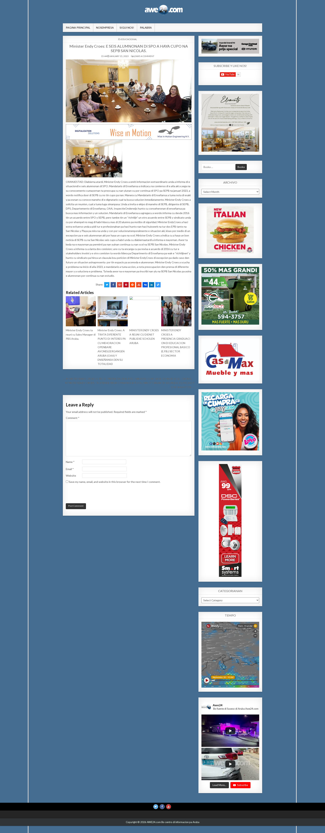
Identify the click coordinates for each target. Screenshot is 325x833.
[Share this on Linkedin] (151, 284)
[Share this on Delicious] (158, 284)
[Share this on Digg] (145, 284)
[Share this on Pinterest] (126, 284)
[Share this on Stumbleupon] (138, 284)
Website (71, 475)
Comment (72, 417)
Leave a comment (144, 56)
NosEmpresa (105, 27)
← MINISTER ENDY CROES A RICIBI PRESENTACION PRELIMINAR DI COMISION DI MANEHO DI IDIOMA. (127, 378)
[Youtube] (168, 806)
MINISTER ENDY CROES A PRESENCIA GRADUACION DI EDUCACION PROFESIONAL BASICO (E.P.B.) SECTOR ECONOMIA (175, 343)
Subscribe (242, 785)
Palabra (146, 27)
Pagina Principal (78, 27)
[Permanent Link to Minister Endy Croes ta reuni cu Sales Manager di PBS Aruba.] (81, 311)
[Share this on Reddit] (132, 284)
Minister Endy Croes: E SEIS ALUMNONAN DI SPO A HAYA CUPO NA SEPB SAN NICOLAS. (128, 48)
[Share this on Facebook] (113, 284)
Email (70, 469)
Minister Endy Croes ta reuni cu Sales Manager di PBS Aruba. (81, 334)
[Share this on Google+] (119, 284)
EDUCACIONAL (129, 39)
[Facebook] (162, 806)
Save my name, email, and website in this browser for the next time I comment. (114, 481)
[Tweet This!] (106, 284)
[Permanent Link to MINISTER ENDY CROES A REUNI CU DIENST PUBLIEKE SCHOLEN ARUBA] (144, 311)
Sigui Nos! (127, 27)
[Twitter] (155, 806)
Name (70, 461)
